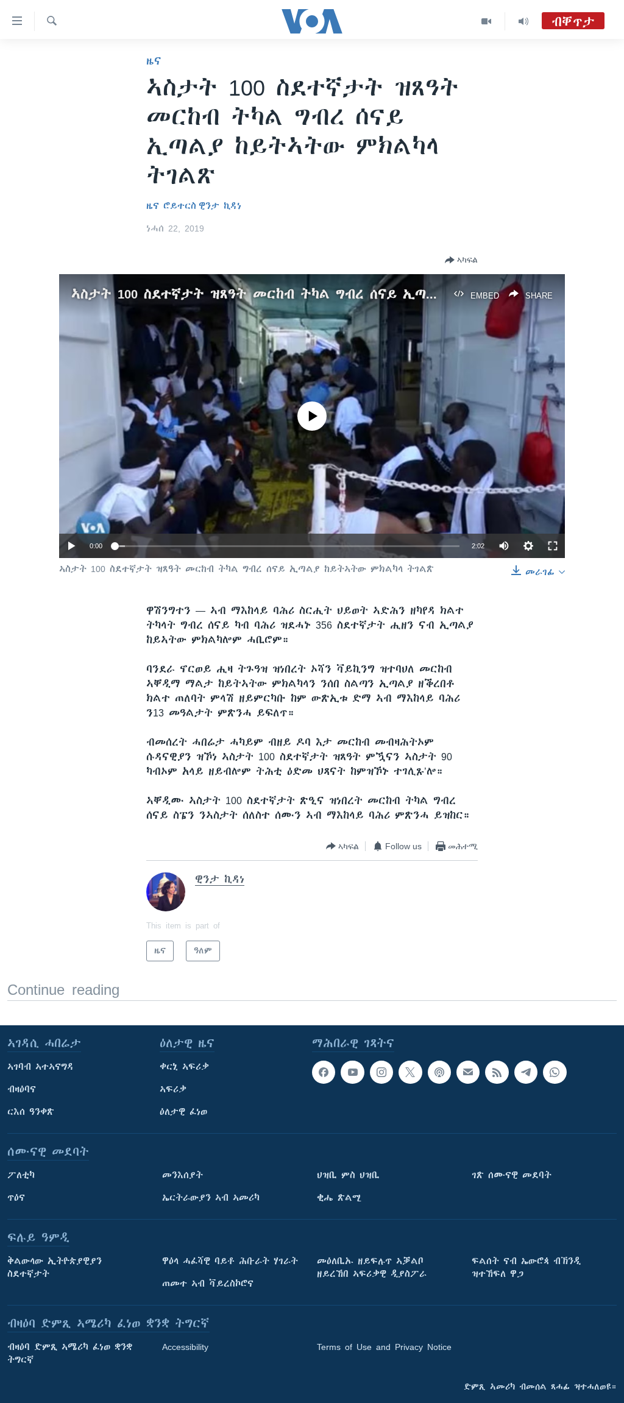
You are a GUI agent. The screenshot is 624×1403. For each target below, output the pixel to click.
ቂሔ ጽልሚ (339, 1197)
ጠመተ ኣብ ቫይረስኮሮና (208, 1283)
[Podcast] (439, 1072)
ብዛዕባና (21, 1089)
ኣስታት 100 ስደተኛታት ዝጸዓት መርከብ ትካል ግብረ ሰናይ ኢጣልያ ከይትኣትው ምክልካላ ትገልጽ (340, 294)
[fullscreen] (553, 546)
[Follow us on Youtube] (352, 1072)
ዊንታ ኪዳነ (220, 205)
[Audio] (523, 21)
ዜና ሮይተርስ (171, 205)
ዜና (153, 61)
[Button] (461, 260)
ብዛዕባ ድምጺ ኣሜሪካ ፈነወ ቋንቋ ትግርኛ (69, 1353)
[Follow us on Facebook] (323, 1072)
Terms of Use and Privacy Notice (384, 1346)
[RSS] (496, 1072)
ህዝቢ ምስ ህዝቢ (348, 1175)
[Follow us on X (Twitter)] (410, 1072)
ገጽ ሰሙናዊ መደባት (511, 1175)
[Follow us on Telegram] (525, 1072)
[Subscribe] (468, 1072)
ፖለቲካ (21, 1175)
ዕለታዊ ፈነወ (183, 1111)
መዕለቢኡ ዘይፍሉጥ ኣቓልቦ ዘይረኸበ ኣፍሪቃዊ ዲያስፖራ (372, 1267)
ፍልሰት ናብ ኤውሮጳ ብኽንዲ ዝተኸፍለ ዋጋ (526, 1267)
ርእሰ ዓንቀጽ (30, 1111)
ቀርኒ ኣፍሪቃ (184, 1066)
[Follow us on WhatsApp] (554, 1072)
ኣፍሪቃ (173, 1089)
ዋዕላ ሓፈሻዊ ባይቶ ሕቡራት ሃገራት (230, 1261)
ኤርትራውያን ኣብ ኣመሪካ (211, 1197)
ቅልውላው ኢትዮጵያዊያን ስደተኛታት (54, 1267)
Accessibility (185, 1346)
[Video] (486, 21)
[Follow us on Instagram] (381, 1072)
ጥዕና (16, 1197)
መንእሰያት (182, 1175)
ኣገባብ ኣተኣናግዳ (40, 1066)
